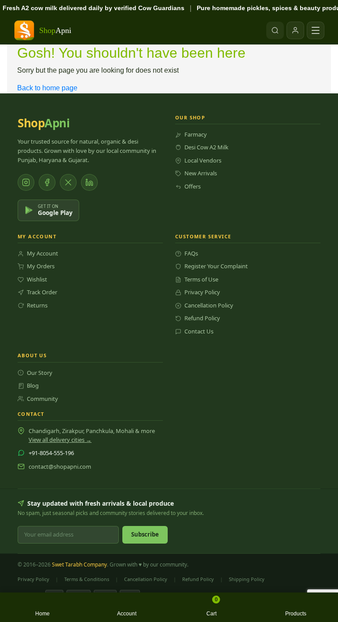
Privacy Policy (202, 292)
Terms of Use (201, 279)
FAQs (191, 253)
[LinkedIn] (89, 182)
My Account (42, 253)
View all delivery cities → (60, 440)
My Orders (41, 266)
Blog (33, 385)
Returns (37, 305)
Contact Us (198, 331)
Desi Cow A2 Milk (206, 147)
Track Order (42, 292)
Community (42, 399)
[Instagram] (26, 182)
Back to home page (47, 88)
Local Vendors (202, 160)
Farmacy (195, 134)
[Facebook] (47, 182)
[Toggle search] (275, 30)
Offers (192, 186)
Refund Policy (202, 318)
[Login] (295, 30)
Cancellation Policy (208, 305)
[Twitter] (68, 182)
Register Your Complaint (216, 266)
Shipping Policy (247, 579)
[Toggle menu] (315, 30)
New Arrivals (200, 173)
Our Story (39, 373)
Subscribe (145, 534)
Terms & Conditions (86, 579)
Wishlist (37, 279)
